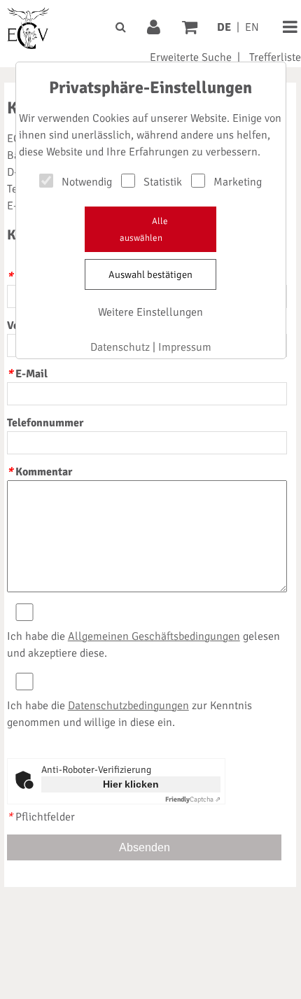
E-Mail (27, 374)
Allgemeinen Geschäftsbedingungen (154, 636)
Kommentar (39, 472)
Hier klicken (131, 784)
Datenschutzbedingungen (128, 706)
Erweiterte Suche (191, 57)
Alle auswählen (144, 230)
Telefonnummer (45, 423)
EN (252, 27)
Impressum (184, 347)
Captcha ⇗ (192, 799)
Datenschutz (120, 347)
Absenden (144, 847)
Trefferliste (275, 57)
